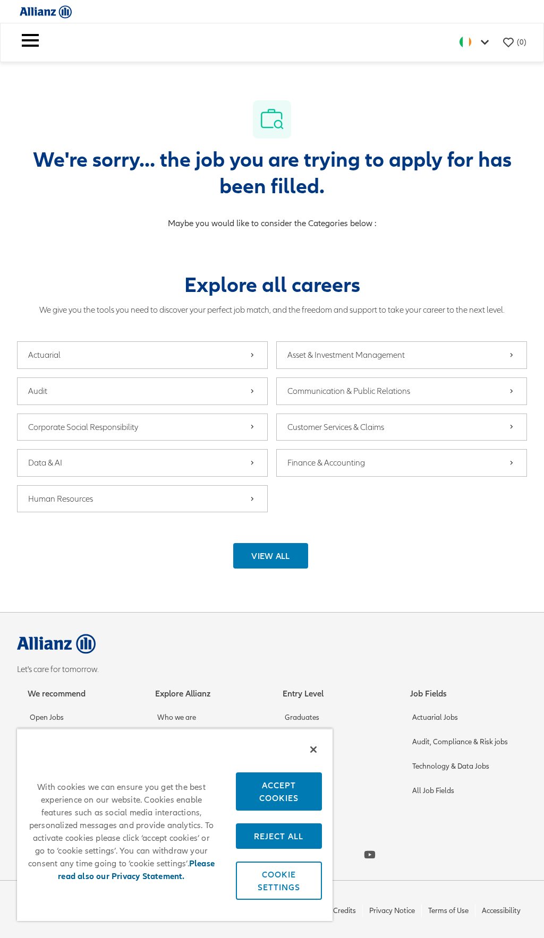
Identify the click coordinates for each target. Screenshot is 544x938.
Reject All (278, 836)
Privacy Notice (392, 910)
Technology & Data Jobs (450, 766)
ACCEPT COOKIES (279, 791)
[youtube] (369, 854)
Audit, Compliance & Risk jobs (460, 741)
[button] (270, 556)
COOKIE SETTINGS (279, 881)
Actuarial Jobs (435, 717)
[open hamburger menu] (30, 42)
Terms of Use (448, 910)
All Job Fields (433, 790)
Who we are (176, 717)
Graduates (302, 717)
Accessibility (501, 910)
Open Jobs (47, 717)
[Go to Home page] (45, 11)
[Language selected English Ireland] (477, 42)
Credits (344, 910)
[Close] (313, 749)
